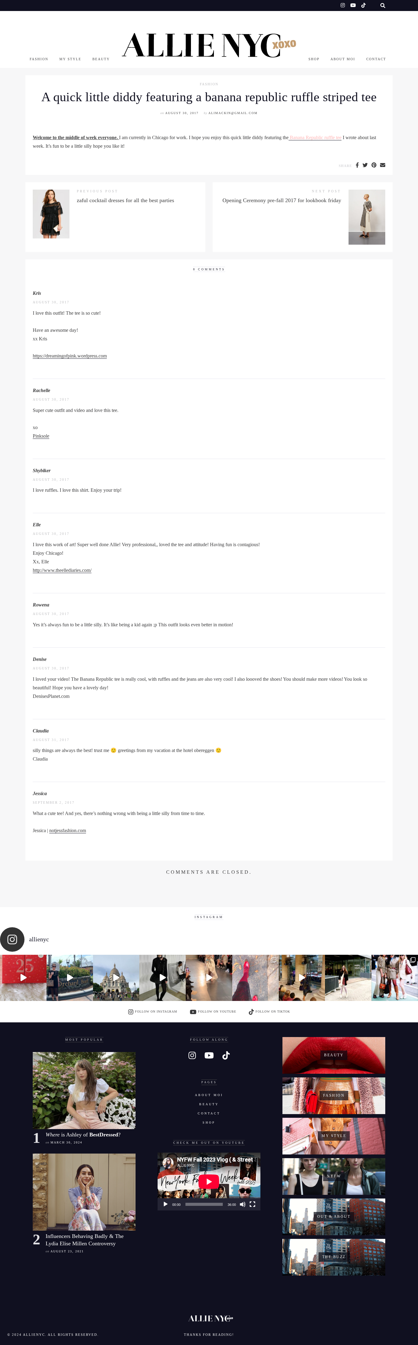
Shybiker (41, 470)
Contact (376, 59)
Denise (40, 659)
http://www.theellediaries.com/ (62, 570)
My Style (70, 59)
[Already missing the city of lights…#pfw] (255, 978)
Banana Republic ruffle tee (315, 137)
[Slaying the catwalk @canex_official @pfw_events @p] (302, 978)
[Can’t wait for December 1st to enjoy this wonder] (23, 978)
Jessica (40, 793)
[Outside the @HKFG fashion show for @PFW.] (348, 978)
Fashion (39, 59)
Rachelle (41, 390)
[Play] (165, 1204)
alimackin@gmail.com (233, 113)
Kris (37, 293)
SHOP (313, 59)
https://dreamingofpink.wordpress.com (70, 355)
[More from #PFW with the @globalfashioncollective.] (209, 978)
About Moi (342, 59)
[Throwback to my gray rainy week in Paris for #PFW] (162, 978)
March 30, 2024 (66, 1142)
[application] (209, 1181)
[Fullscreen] (252, 1204)
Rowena (41, 604)
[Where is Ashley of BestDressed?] (84, 1090)
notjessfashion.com (67, 830)
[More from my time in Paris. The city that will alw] (116, 978)
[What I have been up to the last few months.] (70, 978)
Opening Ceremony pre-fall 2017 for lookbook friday (281, 200)
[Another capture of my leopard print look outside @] (394, 978)
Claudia (41, 730)
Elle (37, 524)
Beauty (101, 59)
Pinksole (41, 436)
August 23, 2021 (67, 1251)
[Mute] (243, 1204)
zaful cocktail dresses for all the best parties (125, 200)
